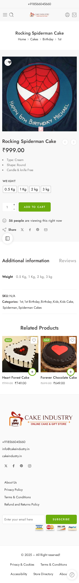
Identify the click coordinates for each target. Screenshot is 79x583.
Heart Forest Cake (15, 377)
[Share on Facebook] (30, 229)
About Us (10, 482)
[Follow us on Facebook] (13, 466)
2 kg (14, 359)
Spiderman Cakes (30, 307)
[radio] (9, 189)
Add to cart (34, 207)
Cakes (34, 39)
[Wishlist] (7, 62)
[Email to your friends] (46, 230)
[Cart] (74, 14)
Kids (56, 301)
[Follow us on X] (5, 465)
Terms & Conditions (17, 497)
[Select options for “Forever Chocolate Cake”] (71, 372)
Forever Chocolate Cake (59, 377)
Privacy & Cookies (22, 564)
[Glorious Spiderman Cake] (73, 142)
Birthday (48, 39)
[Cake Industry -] (39, 15)
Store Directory (43, 574)
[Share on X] (22, 229)
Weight (9, 181)
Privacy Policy (13, 489)
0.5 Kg (14, 346)
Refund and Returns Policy (21, 504)
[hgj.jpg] (39, 94)
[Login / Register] (67, 14)
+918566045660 (39, 4)
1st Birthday (32, 301)
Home (22, 39)
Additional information (25, 260)
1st (59, 39)
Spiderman (10, 307)
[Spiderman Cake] (65, 142)
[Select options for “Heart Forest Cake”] (32, 372)
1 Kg (14, 353)
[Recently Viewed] (72, 575)
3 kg (14, 366)
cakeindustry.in (12, 456)
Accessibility (19, 574)
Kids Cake (66, 301)
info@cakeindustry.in (16, 448)
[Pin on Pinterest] (38, 229)
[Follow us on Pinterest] (21, 466)
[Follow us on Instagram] (30, 466)
